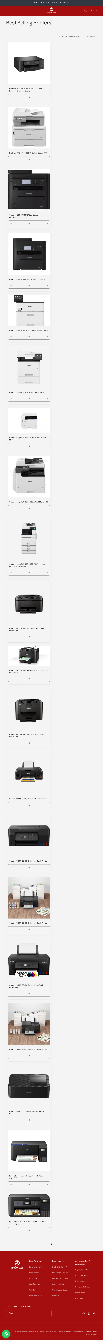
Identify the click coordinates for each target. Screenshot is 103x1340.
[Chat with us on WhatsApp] (6, 1334)
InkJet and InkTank (36, 1267)
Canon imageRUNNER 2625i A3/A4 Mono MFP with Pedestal (27, 565)
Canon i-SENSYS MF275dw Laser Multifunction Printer (23, 216)
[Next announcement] (98, 3)
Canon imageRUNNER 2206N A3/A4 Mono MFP (27, 439)
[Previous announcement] (5, 3)
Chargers (79, 1298)
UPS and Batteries (82, 1287)
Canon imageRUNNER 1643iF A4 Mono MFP (28, 392)
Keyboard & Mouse (83, 1269)
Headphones (80, 1281)
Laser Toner (34, 1272)
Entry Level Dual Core (61, 1284)
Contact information (64, 1332)
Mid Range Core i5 (60, 1272)
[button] (5, 11)
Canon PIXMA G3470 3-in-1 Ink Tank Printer (28, 923)
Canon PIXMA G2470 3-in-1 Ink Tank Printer (28, 861)
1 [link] (44, 1243)
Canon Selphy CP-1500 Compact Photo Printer (26, 1112)
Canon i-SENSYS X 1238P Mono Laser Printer (28, 330)
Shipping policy (91, 1334)
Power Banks (80, 1292)
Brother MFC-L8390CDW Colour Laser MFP (28, 153)
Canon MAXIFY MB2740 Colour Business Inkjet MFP (26, 735)
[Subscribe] (48, 1313)
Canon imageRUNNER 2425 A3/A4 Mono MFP (28, 502)
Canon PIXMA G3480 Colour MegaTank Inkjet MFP (26, 986)
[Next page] (58, 1244)
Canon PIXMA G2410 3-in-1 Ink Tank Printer (28, 799)
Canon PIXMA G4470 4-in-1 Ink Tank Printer (28, 1049)
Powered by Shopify (37, 1332)
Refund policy (78, 1332)
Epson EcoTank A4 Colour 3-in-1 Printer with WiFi (26, 1177)
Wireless (32, 1290)
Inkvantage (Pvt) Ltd (23, 1332)
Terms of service (91, 1332)
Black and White (35, 1295)
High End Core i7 (59, 1267)
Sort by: (60, 36)
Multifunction (34, 1284)
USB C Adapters (81, 1275)
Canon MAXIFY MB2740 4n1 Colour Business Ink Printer (28, 671)
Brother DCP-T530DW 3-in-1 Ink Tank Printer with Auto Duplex (25, 90)
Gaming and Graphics (61, 1290)
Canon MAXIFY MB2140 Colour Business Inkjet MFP (26, 629)
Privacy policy (51, 1332)
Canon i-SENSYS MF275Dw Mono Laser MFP (28, 279)
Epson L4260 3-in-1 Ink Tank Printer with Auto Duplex (27, 1223)
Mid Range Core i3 (60, 1278)
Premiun (55, 1295)
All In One (33, 1278)
